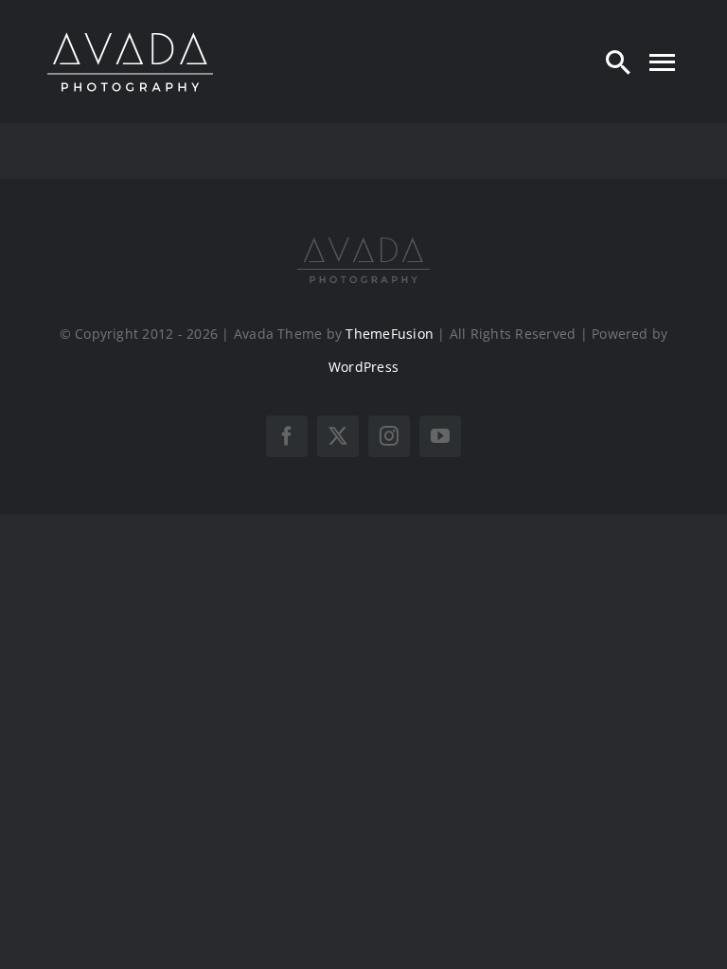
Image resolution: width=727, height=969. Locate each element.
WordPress (363, 367)
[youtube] (440, 436)
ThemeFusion (390, 334)
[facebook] (287, 436)
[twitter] (338, 436)
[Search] (618, 61)
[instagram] (389, 436)
